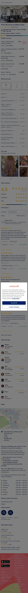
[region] (14, 296)
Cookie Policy (15, 298)
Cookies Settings (14, 307)
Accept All (14, 303)
